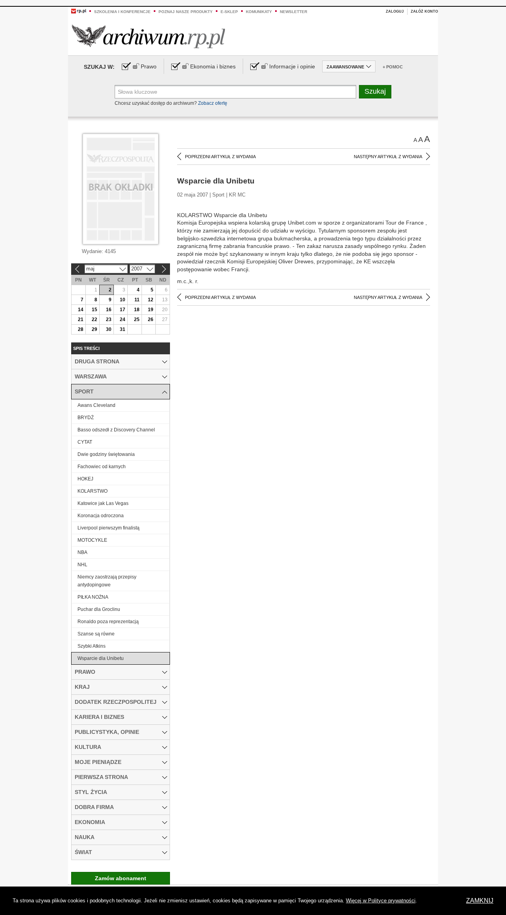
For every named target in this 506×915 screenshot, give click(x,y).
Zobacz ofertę (212, 103)
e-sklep (229, 11)
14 (80, 309)
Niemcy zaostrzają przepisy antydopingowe (106, 581)
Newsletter (293, 11)
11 (137, 299)
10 (122, 299)
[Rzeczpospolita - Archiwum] (148, 36)
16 (108, 309)
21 (80, 319)
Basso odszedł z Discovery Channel (116, 430)
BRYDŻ (85, 417)
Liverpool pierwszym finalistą (108, 528)
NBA (82, 552)
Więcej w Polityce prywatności (380, 901)
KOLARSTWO (92, 491)
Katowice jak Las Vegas (102, 503)
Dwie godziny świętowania (106, 454)
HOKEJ (85, 479)
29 (94, 329)
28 (80, 329)
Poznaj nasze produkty (186, 11)
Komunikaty (259, 11)
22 (94, 319)
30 (108, 329)
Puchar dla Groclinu (98, 609)
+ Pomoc (393, 66)
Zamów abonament (120, 878)
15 (94, 309)
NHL (82, 564)
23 (108, 319)
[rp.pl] (78, 10)
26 (150, 319)
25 (137, 319)
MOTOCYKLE (92, 540)
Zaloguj (395, 11)
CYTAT (84, 442)
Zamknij (479, 900)
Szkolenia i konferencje (122, 11)
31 (122, 329)
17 (122, 309)
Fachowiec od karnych (101, 466)
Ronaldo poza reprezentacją (108, 621)
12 (150, 299)
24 (122, 319)
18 (137, 309)
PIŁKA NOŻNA (92, 597)
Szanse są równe (96, 634)
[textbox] (235, 91)
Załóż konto (424, 11)
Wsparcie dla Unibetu (100, 658)
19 (150, 309)
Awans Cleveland (96, 405)
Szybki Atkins (91, 646)
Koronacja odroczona (100, 515)
